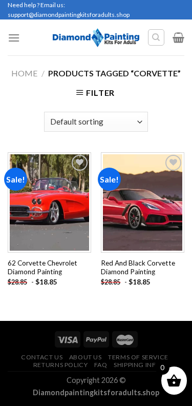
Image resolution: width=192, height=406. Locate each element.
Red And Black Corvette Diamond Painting (138, 267)
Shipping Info (137, 365)
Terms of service (138, 357)
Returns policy (60, 365)
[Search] (156, 37)
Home (24, 73)
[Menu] (14, 37)
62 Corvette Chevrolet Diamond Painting (42, 267)
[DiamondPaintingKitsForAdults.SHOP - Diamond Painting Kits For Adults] (96, 37)
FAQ (101, 365)
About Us (85, 357)
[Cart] (178, 37)
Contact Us (41, 357)
